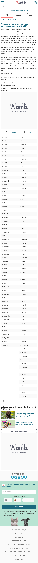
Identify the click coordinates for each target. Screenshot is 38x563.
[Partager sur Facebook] (12, 477)
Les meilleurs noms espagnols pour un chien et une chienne (24, 423)
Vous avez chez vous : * (19, 496)
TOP (2, 20)
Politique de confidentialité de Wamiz (11, 513)
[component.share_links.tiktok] (22, 477)
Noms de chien (17, 7)
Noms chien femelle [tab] (19, 15)
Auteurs (19, 534)
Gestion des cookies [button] (19, 548)
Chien (10, 7)
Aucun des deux (28, 500)
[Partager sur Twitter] (15, 477)
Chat (19, 500)
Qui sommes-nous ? (19, 530)
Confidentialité (19, 541)
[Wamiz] (22, 2)
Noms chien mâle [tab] (31, 15)
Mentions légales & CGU (19, 544)
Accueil (5, 7)
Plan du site (19, 559)
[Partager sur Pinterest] (25, 477)
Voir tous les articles (19, 431)
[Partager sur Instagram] (19, 477)
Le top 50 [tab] (7, 15)
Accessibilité (19, 555)
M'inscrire (19, 507)
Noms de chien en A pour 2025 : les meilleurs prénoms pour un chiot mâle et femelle (25, 415)
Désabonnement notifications (19, 552)
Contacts (19, 537)
